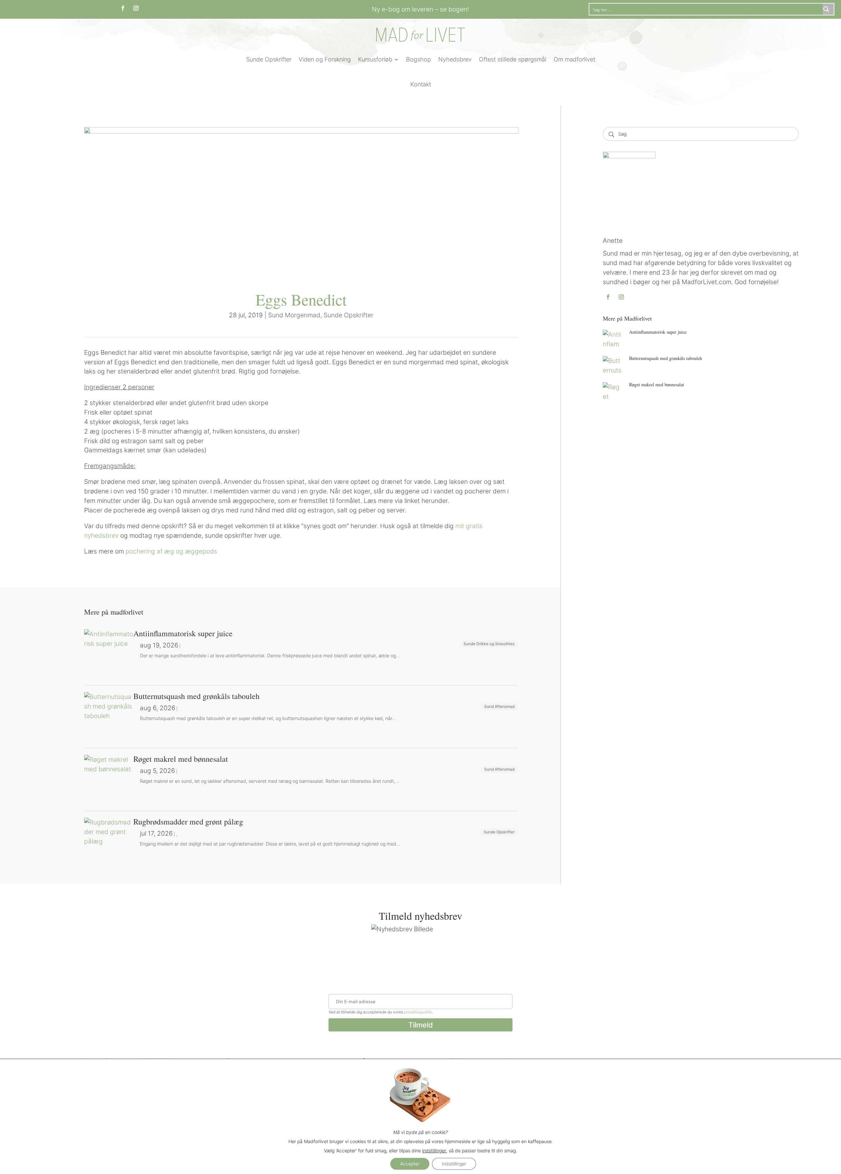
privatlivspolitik (418, 1011)
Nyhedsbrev (455, 59)
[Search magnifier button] (828, 9)
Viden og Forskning (325, 59)
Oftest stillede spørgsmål (512, 59)
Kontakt (420, 84)
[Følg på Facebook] (123, 8)
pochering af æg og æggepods (171, 551)
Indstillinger (454, 1163)
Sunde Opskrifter (268, 59)
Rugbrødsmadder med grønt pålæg (188, 821)
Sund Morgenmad (294, 315)
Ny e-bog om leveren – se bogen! (420, 9)
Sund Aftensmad (499, 706)
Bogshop (418, 59)
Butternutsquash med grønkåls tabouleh (665, 358)
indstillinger (434, 1150)
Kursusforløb (375, 59)
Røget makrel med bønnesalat (656, 384)
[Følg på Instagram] (136, 8)
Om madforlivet (574, 59)
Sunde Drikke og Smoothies (489, 643)
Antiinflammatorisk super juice (658, 332)
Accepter (410, 1163)
